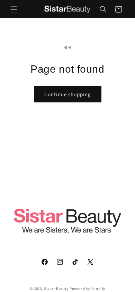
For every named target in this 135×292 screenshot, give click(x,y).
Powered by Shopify (87, 288)
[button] (13, 9)
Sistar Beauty (56, 288)
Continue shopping (67, 94)
